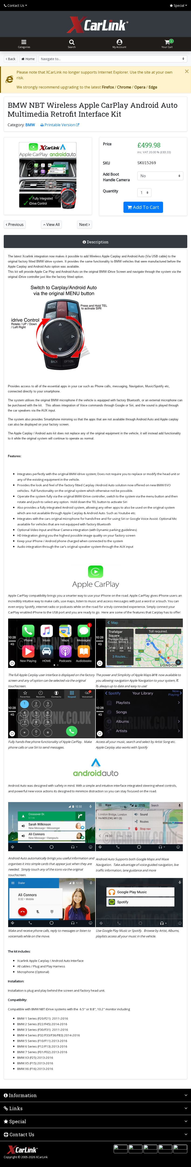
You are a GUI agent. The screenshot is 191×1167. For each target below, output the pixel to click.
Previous (15, 224)
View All (52, 224)
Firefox (108, 87)
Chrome (124, 87)
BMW (30, 124)
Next (84, 224)
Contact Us (15, 5)
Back (11, 59)
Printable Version (60, 124)
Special (178, 5)
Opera (139, 87)
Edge (153, 87)
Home (29, 59)
